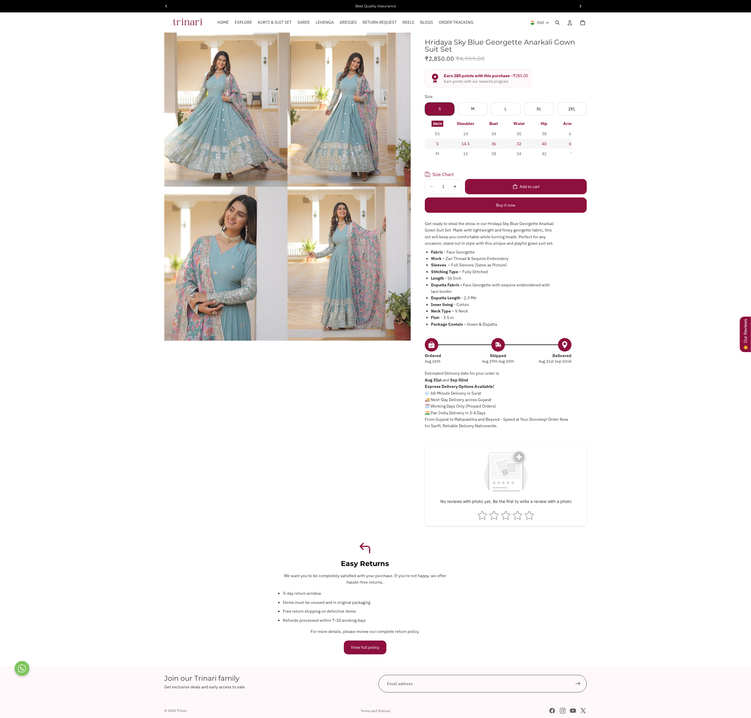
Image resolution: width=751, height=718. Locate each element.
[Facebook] (552, 710)
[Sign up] (578, 684)
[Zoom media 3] (225, 264)
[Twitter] (583, 710)
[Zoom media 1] (225, 110)
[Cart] (582, 22)
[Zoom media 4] (349, 264)
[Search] (557, 22)
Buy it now (505, 205)
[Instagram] (562, 710)
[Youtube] (572, 710)
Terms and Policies (375, 711)
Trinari (182, 710)
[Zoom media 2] (349, 110)
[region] (498, 139)
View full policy (365, 647)
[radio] (437, 124)
